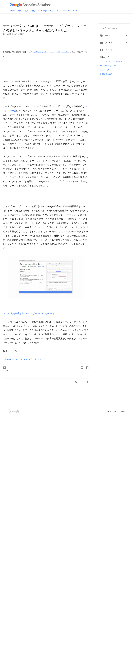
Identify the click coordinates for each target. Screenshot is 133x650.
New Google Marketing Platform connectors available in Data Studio (49, 52)
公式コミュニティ (107, 74)
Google (107, 411)
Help (75, 11)
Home (13, 11)
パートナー (67, 11)
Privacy (115, 411)
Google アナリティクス (51, 11)
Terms (123, 411)
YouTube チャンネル (108, 66)
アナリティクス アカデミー (28, 11)
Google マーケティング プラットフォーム (25, 359)
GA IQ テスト (105, 70)
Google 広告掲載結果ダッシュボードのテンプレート (29, 313)
